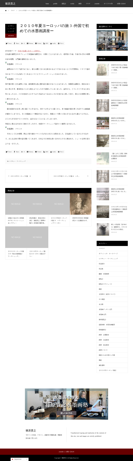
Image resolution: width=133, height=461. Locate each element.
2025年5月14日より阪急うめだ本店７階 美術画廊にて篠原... (119, 85)
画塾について (103, 350)
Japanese (17, 459)
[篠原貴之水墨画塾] (66, 404)
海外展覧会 (102, 319)
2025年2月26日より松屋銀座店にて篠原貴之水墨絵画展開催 (119, 102)
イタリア (102, 248)
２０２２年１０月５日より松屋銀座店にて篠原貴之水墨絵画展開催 (119, 209)
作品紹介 (102, 264)
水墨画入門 (102, 314)
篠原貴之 (10, 3)
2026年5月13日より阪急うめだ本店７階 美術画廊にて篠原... (119, 67)
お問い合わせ (121, 3)
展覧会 (64, 3)
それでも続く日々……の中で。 (29, 51)
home (47, 3)
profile (55, 3)
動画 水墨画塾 (104, 274)
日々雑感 (102, 299)
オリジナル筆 (108, 3)
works (72, 3)
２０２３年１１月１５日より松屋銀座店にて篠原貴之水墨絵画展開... (119, 173)
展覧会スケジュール (105, 284)
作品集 (101, 269)
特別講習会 (102, 330)
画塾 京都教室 (104, 335)
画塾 (80, 3)
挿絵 (100, 289)
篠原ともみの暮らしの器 (107, 355)
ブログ (88, 3)
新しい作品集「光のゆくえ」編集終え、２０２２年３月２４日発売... (119, 226)
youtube (97, 3)
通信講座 (102, 365)
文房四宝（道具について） (107, 294)
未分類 (101, 304)
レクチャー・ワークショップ (11, 28)
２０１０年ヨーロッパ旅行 (107, 370)
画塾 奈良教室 (104, 340)
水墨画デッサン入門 (105, 309)
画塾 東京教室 (104, 345)
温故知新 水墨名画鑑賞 (107, 324)
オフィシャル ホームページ (109, 253)
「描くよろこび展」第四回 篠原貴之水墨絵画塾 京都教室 (119, 156)
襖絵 (100, 360)
